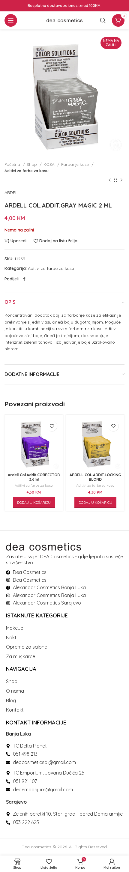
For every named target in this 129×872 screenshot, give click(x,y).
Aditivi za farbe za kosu (26, 170)
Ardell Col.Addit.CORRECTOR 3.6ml (34, 477)
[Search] (103, 20)
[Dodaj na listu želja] (51, 426)
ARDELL (12, 192)
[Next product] (121, 180)
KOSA (50, 164)
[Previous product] (109, 180)
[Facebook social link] (24, 279)
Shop (32, 164)
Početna (12, 164)
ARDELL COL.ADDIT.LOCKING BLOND (95, 477)
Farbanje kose (75, 164)
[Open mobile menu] (11, 20)
